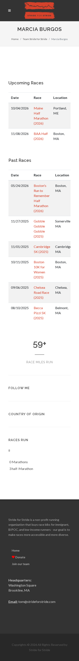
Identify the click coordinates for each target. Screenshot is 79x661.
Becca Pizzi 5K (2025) (40, 313)
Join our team (20, 564)
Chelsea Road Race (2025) (41, 292)
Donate (20, 557)
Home (15, 39)
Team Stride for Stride (35, 39)
